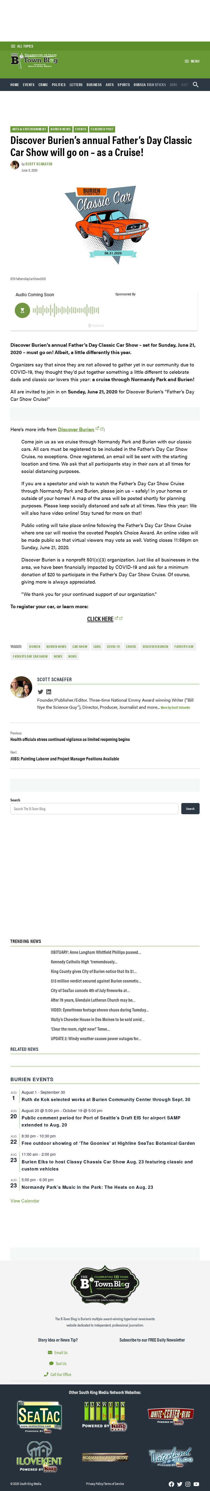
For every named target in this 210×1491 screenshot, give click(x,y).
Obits (185, 84)
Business (94, 84)
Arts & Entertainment (29, 129)
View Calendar (24, 1201)
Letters (76, 84)
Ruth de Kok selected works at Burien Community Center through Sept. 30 (106, 1099)
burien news (56, 646)
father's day (184, 646)
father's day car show (30, 656)
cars (97, 646)
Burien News (61, 129)
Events (29, 84)
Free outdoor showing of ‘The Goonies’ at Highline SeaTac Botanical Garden (108, 1143)
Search (15, 799)
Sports (124, 84)
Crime (43, 84)
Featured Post (102, 129)
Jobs (173, 84)
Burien (34, 646)
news (72, 656)
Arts (110, 84)
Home (14, 84)
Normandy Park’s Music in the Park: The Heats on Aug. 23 (87, 1187)
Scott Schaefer (38, 163)
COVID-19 (113, 646)
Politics (59, 84)
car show (79, 646)
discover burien (155, 646)
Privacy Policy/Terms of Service (105, 1483)
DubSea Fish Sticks (150, 84)
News (58, 656)
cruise (131, 646)
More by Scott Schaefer (175, 707)
